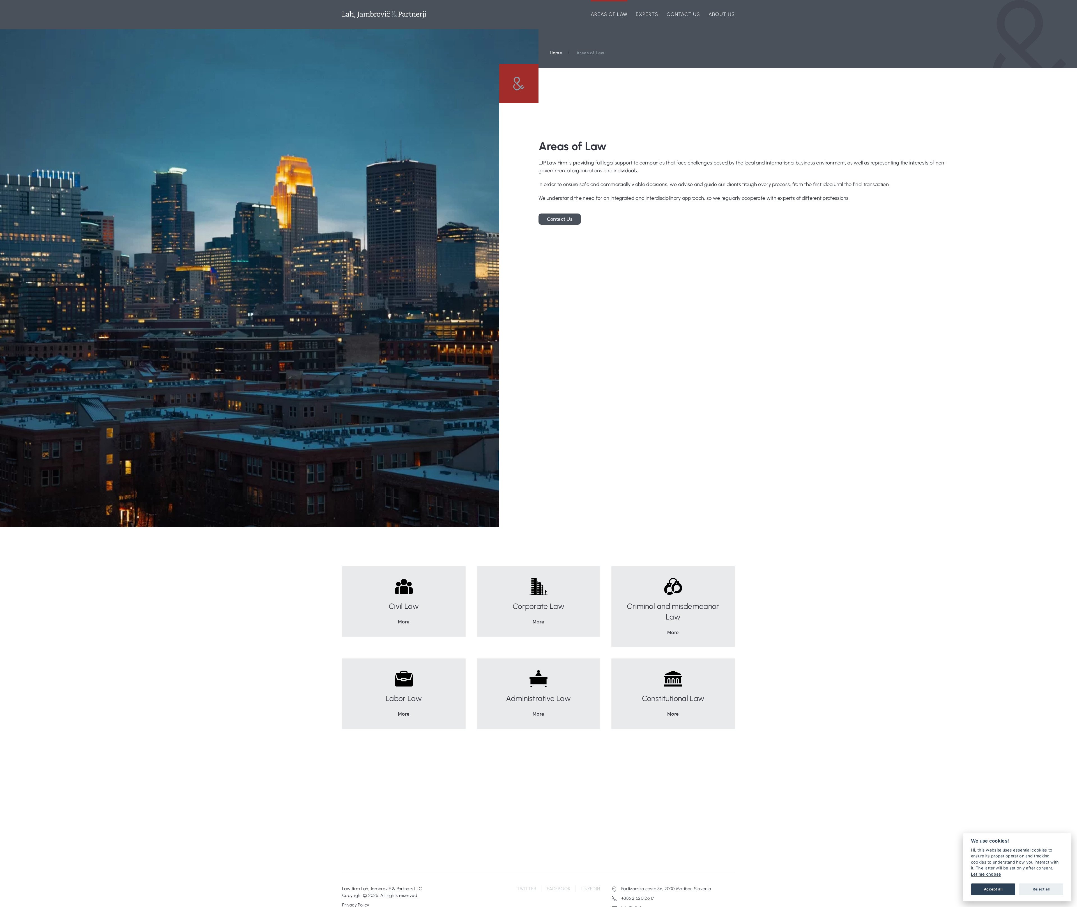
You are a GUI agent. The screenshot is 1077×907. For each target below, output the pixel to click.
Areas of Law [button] (609, 14)
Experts (647, 14)
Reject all (1041, 889)
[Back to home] (384, 14)
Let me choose (986, 874)
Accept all (993, 889)
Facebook (558, 888)
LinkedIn (590, 888)
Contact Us (683, 14)
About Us (721, 14)
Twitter (527, 888)
